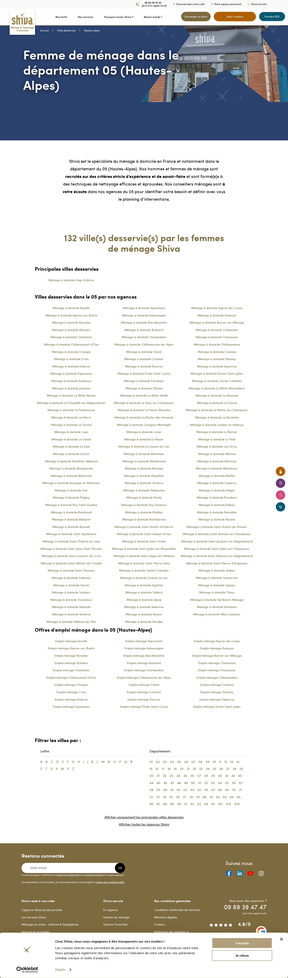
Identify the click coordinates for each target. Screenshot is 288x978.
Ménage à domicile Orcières (144, 483)
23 (201, 769)
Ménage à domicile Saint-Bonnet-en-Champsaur (217, 534)
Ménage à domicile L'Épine (144, 388)
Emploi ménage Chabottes (71, 670)
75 (171, 797)
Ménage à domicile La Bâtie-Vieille (144, 395)
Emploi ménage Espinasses (71, 707)
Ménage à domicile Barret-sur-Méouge (217, 322)
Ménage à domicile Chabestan (217, 330)
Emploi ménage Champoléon (144, 670)
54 (220, 783)
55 (227, 783)
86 (151, 804)
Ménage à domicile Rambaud (71, 512)
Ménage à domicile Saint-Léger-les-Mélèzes (144, 556)
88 (165, 804)
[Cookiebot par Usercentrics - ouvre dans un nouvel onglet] (27, 970)
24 (208, 769)
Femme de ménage (116, 917)
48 (179, 783)
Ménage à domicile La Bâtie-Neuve (71, 395)
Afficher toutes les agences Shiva (144, 824)
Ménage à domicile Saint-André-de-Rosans (217, 527)
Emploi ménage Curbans (144, 692)
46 (165, 783)
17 (163, 769)
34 (178, 776)
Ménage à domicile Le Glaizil (71, 439)
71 (240, 790)
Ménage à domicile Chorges (71, 352)
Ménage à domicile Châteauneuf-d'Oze (71, 344)
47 (172, 783)
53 (213, 783)
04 (172, 762)
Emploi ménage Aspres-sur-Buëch (71, 648)
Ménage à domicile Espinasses (71, 373)
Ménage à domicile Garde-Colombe (217, 381)
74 (164, 797)
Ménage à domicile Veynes (144, 614)
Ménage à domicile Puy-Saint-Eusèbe (71, 505)
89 (172, 804)
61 (172, 790)
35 (185, 776)
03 (165, 762)
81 (211, 797)
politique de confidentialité (68, 874)
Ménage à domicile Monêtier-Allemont (71, 461)
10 (214, 762)
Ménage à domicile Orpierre (216, 483)
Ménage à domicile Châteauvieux (217, 344)
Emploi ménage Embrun (71, 699)
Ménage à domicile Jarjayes (71, 388)
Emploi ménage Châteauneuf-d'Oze (71, 677)
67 (213, 790)
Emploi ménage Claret (144, 685)
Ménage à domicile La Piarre (71, 417)
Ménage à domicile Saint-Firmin (144, 541)
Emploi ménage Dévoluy (216, 692)
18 (169, 769)
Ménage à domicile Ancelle (71, 308)
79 (198, 797)
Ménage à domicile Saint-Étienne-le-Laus (71, 541)
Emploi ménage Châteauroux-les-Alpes (144, 677)
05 (179, 762)
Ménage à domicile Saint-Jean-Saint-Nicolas (71, 549)
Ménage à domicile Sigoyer (217, 585)
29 (241, 769)
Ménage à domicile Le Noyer (144, 439)
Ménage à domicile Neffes (217, 476)
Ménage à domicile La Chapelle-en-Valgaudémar (71, 403)
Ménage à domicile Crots (71, 359)
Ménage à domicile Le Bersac (216, 432)
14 (237, 762)
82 (218, 797)
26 (221, 769)
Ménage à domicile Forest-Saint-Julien (217, 373)
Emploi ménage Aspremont (144, 641)
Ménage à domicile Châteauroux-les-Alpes (144, 344)
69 (227, 790)
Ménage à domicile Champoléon (144, 337)
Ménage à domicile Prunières (217, 497)
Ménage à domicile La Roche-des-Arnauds (144, 417)
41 (226, 776)
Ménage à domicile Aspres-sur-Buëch (71, 315)
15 (150, 769)
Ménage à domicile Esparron (217, 366)
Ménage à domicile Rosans (216, 519)
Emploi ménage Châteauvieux (216, 677)
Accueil (44, 30)
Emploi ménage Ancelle (71, 641)
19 (175, 769)
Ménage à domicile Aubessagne (144, 315)
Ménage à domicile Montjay (144, 468)
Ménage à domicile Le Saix (71, 446)
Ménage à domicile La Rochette (217, 417)
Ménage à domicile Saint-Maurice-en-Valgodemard (217, 556)
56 (234, 783)
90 (179, 804)
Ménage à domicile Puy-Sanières (144, 505)
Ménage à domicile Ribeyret (71, 519)
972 (228, 804)
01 (151, 762)
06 (186, 762)
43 (240, 776)
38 (206, 776)
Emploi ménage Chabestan (217, 663)
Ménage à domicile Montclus (217, 461)
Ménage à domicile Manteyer (144, 454)
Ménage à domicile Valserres (144, 607)
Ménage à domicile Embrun (71, 366)
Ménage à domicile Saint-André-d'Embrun (143, 527)
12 (225, 762)
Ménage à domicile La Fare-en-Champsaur (144, 403)
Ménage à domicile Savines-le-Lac (144, 578)
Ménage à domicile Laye (71, 432)
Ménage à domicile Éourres (144, 366)
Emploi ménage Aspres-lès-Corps (217, 641)
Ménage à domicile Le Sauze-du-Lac (144, 446)
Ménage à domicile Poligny (71, 497)
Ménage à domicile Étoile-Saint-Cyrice (144, 373)
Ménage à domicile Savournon (217, 578)
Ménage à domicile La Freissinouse (71, 410)
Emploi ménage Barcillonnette (143, 656)
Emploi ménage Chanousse (216, 670)
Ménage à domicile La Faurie (217, 403)
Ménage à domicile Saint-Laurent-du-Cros (71, 556)
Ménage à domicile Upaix (144, 600)
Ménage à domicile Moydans (144, 476)
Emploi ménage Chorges (71, 685)
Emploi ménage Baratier (71, 656)
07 (193, 762)
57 (240, 783)
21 (188, 769)
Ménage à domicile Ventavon (217, 607)
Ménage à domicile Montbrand (144, 461)
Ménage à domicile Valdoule (71, 607)
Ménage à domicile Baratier (71, 322)
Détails (60, 969)
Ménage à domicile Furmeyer (144, 381)
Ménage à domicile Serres (71, 585)
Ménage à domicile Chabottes (71, 337)
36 (192, 776)
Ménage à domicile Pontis (143, 497)
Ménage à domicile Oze (71, 490)
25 (214, 769)
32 (164, 776)
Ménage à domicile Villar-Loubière (216, 614)
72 (151, 797)
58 (151, 790)
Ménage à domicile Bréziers (71, 330)
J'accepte (242, 943)
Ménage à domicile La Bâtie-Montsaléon (217, 388)
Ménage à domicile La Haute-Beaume (144, 410)
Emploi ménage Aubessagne (143, 648)
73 (158, 797)
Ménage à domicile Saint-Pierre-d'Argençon (216, 563)
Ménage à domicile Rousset (71, 527)
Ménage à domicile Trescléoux (71, 600)
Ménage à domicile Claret (144, 352)
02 (158, 762)
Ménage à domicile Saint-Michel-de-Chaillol (71, 563)
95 (213, 804)
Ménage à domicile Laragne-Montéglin (144, 425)
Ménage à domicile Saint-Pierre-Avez (144, 563)
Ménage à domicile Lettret (71, 454)
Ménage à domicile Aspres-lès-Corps (216, 308)
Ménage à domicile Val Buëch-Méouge (217, 600)
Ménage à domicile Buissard (143, 330)
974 (237, 804)
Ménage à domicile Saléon (217, 570)
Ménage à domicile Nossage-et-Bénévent (71, 483)
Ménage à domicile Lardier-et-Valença (217, 425)
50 (193, 783)
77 (184, 797)
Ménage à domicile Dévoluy (217, 359)
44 (151, 783)
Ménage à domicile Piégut (217, 490)
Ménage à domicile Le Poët (217, 439)
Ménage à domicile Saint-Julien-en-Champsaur (216, 549)
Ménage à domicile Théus (216, 592)
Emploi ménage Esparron (216, 699)
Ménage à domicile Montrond (71, 476)
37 (199, 776)
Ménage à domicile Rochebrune (144, 519)
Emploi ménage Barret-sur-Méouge (217, 656)
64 (192, 790)
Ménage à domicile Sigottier (144, 585)
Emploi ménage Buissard (144, 663)
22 (194, 769)
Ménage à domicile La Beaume (216, 395)
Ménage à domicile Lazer (144, 432)
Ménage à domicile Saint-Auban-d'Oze (144, 534)
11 (220, 762)
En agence (110, 910)
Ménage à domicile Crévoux (217, 352)
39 (213, 776)
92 (192, 804)
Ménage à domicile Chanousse (217, 337)
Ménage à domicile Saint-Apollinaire (71, 534)
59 (158, 790)
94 (206, 804)
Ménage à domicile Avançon (216, 315)
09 (208, 762)
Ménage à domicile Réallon (144, 512)
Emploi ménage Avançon (217, 648)
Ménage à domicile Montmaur (217, 468)
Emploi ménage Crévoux (217, 685)
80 (205, 797)
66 (206, 790)
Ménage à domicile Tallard (143, 592)
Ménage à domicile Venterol (71, 614)
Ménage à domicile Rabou (217, 505)
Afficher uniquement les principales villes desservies (144, 817)
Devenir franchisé (115, 924)
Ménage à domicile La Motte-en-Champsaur (217, 410)
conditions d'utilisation (94, 874)
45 (158, 783)
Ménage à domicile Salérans (71, 578)
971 (220, 804)
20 (182, 769)
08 (200, 762)
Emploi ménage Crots (71, 692)
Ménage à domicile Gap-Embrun (71, 280)
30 (151, 776)
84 (232, 797)
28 (234, 769)
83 (225, 797)
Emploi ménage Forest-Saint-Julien (217, 707)
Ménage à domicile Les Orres (217, 446)
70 (234, 790)
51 (199, 783)
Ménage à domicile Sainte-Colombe (144, 570)
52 (206, 783)
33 (171, 776)
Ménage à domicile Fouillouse (71, 381)
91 (185, 804)
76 (178, 797)
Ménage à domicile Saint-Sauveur (71, 570)
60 (165, 790)
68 (220, 790)
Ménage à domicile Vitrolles (144, 622)
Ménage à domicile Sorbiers (71, 592)
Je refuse (242, 955)
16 (157, 769)
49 (186, 783)
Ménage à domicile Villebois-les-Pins (71, 622)
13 (231, 762)
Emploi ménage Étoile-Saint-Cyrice (144, 707)
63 (185, 790)
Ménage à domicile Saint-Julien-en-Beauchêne (144, 549)
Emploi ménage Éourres (144, 699)
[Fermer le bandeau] (281, 939)
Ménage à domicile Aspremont (144, 308)
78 (191, 797)
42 (233, 776)
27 (228, 769)
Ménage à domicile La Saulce (71, 425)
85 (239, 797)
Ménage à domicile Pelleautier (144, 490)
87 (158, 804)
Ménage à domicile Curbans (143, 359)
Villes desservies (66, 30)
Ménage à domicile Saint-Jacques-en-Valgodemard (217, 541)
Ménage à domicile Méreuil (217, 454)
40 (220, 776)
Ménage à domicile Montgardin (71, 468)
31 (158, 776)
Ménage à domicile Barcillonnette (144, 322)
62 (178, 790)
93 (199, 804)
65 (199, 790)
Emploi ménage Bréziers (71, 663)
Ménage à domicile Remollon (217, 512)
